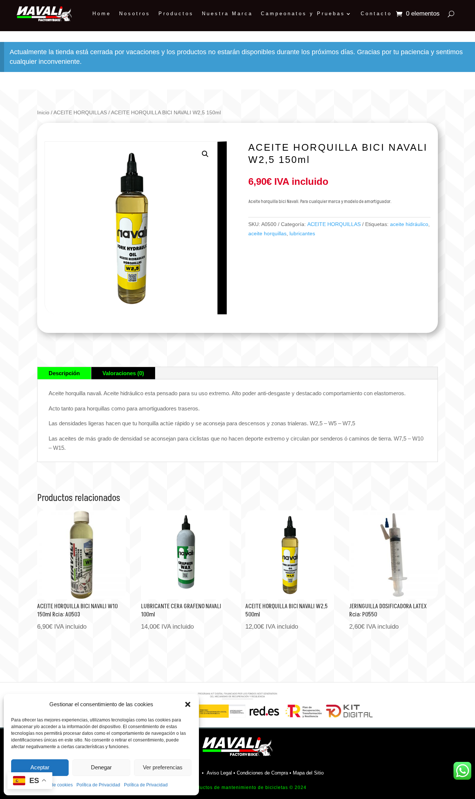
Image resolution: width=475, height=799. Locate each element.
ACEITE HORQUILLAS (80, 112)
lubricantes (302, 233)
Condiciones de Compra (262, 773)
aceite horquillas (267, 233)
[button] (187, 704)
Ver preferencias (163, 767)
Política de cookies (54, 784)
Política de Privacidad (98, 784)
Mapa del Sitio (308, 773)
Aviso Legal (219, 773)
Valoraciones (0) (123, 373)
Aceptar (39, 767)
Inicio (43, 112)
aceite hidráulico (409, 224)
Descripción (64, 373)
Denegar (101, 767)
